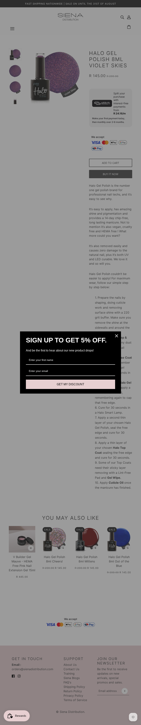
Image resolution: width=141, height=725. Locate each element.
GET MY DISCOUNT (70, 384)
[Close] (116, 335)
